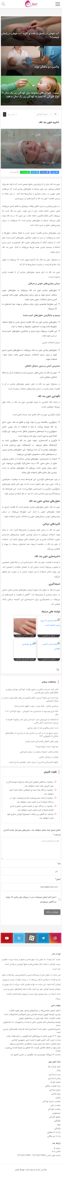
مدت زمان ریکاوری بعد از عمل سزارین (42, 727)
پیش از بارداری (54, 1078)
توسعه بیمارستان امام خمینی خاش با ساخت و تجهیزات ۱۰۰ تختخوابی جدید (31, 1023)
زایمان (58, 1097)
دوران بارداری (54, 1089)
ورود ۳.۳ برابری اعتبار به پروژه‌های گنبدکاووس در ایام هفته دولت (33, 1036)
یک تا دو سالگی (53, 1136)
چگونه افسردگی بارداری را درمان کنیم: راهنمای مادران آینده (33, 762)
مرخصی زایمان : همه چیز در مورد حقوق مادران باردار (36, 706)
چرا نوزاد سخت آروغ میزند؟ (47, 746)
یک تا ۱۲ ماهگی (53, 1132)
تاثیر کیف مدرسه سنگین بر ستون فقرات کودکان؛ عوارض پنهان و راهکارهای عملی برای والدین (32, 691)
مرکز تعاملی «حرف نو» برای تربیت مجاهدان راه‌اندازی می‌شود (34, 1043)
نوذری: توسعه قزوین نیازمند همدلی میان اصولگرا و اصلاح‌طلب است (32, 1014)
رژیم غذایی (55, 1093)
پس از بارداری (42, 114)
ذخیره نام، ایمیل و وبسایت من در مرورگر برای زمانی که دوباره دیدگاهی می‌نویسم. (31, 899)
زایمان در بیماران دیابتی (48, 757)
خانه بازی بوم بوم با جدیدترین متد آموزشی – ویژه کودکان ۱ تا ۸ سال (31, 713)
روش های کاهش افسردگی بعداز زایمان (41, 741)
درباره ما (57, 1148)
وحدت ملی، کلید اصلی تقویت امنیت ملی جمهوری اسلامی (35, 1040)
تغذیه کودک (55, 1082)
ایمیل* (57, 879)
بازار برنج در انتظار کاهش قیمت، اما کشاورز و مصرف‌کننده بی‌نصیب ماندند (32, 1049)
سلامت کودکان (54, 1109)
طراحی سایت (41, 1169)
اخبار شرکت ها (54, 1066)
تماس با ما (56, 1151)
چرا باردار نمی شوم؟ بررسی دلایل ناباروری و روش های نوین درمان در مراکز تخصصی (30, 699)
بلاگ (58, 1070)
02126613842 (39, 1155)
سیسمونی (56, 1113)
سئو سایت (29, 1169)
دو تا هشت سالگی (52, 1086)
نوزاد (58, 1124)
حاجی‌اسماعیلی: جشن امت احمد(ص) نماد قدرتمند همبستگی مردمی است (31, 1030)
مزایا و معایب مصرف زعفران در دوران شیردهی (39, 751)
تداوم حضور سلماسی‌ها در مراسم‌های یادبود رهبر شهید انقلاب (34, 1010)
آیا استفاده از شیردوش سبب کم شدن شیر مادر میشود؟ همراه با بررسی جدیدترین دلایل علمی (32, 721)
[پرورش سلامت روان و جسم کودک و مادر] (31, 3)
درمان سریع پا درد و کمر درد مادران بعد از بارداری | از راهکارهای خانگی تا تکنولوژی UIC (31, 734)
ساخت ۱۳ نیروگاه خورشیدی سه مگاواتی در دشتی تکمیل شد (35, 1054)
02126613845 (24, 1155)
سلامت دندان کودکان (51, 1101)
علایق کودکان (54, 1116)
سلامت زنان (55, 1105)
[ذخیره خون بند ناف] (31, 148)
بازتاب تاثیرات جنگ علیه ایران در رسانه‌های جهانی (39, 1018)
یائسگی (57, 1128)
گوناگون (57, 1120)
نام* (58, 863)
